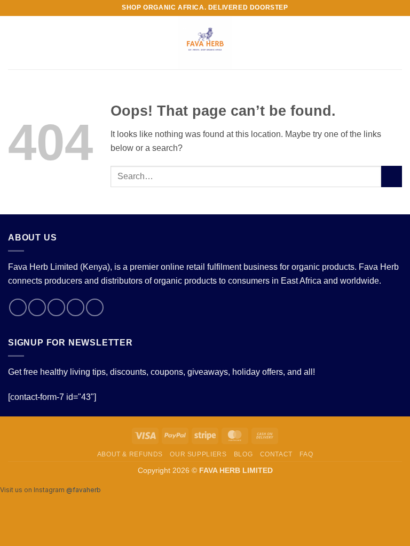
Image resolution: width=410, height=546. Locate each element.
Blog (243, 454)
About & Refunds (130, 454)
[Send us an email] (75, 307)
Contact (276, 454)
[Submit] (391, 176)
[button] (14, 42)
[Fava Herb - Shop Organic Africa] (205, 42)
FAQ (306, 454)
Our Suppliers (198, 454)
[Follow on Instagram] (37, 307)
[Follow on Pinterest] (95, 307)
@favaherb (83, 490)
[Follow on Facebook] (18, 307)
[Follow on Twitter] (56, 307)
